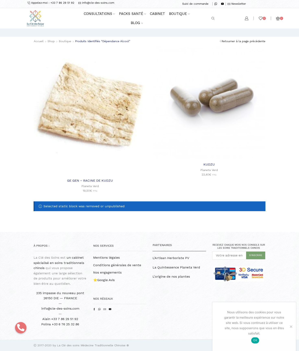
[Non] (291, 327)
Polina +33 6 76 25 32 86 (60, 324)
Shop (51, 41)
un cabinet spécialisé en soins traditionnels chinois (59, 263)
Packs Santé (131, 14)
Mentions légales (106, 257)
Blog (135, 23)
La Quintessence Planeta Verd (176, 267)
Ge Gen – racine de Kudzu (90, 180)
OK (255, 340)
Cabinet (157, 14)
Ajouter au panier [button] (92, 168)
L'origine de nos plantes (171, 276)
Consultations (98, 14)
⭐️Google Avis (104, 280)
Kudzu (209, 164)
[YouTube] (222, 4)
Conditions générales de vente (117, 265)
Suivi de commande (195, 3)
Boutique (178, 14)
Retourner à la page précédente (243, 41)
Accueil (39, 41)
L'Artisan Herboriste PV (171, 258)
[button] (20, 327)
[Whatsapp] (215, 4)
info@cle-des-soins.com (60, 308)
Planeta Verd (90, 186)
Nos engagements (107, 272)
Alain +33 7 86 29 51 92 (60, 319)
